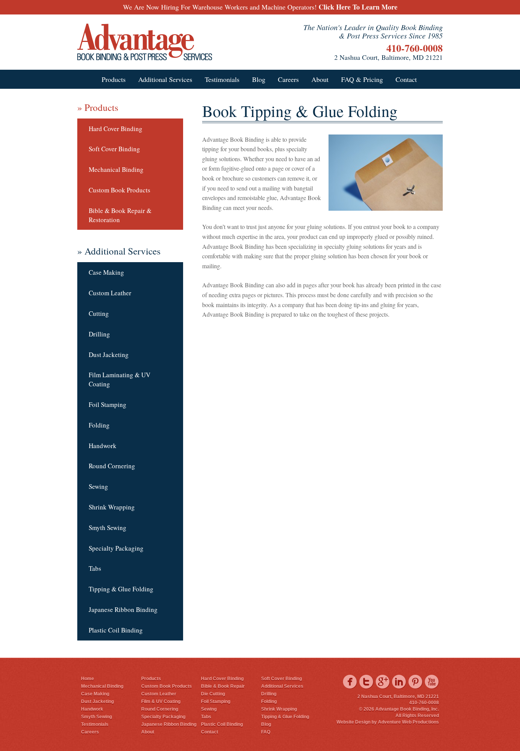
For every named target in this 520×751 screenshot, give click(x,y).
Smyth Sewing (107, 527)
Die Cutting (213, 694)
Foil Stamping (107, 404)
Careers (288, 79)
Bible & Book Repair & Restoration (120, 215)
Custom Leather (110, 292)
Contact (406, 79)
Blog (258, 79)
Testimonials (222, 79)
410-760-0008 (414, 48)
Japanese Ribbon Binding (123, 609)
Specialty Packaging (116, 548)
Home (87, 678)
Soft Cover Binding (114, 148)
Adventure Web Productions (408, 722)
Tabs (95, 568)
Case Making (106, 272)
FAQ (265, 732)
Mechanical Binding (116, 169)
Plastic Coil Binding (116, 630)
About (320, 79)
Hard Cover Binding (115, 128)
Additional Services (165, 79)
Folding (99, 425)
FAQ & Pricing (362, 79)
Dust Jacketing (109, 354)
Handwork (102, 445)
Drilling (99, 334)
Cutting (99, 313)
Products (114, 79)
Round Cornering (112, 465)
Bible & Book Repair (223, 686)
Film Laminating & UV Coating (119, 379)
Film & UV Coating (160, 701)
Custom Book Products (119, 190)
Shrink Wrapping (112, 507)
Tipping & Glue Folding (121, 588)
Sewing (98, 486)
